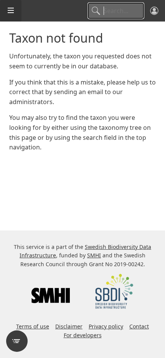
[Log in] (154, 11)
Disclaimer (68, 326)
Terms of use (32, 326)
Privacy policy (106, 326)
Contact (139, 326)
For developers (83, 335)
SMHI (94, 255)
